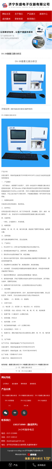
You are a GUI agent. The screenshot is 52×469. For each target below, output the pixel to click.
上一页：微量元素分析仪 (23, 367)
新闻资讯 (33, 384)
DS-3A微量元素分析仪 (34, 191)
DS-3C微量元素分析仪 (42, 395)
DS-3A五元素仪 (26, 400)
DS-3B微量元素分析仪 (11, 54)
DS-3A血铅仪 (42, 400)
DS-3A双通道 (9, 400)
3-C (9, 406)
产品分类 (5, 389)
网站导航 (5, 377)
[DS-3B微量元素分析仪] (26, 103)
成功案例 (15, 384)
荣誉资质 (24, 384)
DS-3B (26, 406)
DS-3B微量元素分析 (42, 364)
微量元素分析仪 (44, 185)
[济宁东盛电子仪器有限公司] (26, 10)
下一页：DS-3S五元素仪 (24, 371)
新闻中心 (44, 14)
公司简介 (6, 384)
